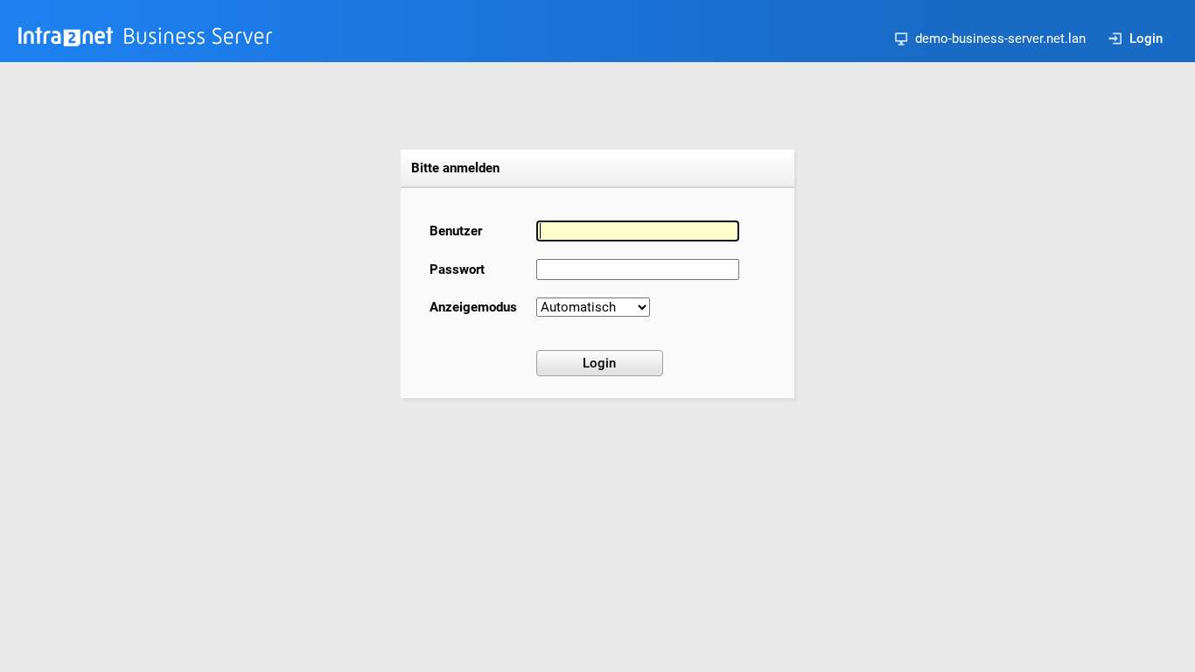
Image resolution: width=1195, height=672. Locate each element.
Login (1146, 38)
